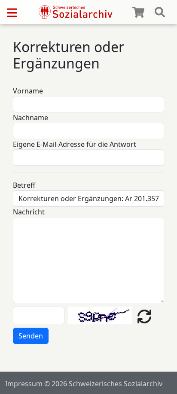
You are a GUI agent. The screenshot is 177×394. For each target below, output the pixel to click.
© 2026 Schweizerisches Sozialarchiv (103, 383)
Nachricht (29, 212)
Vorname (28, 91)
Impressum (24, 383)
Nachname (30, 117)
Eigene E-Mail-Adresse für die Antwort (74, 144)
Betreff (24, 185)
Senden (30, 336)
